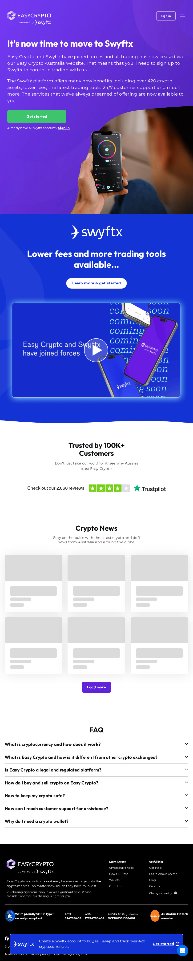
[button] (182, 16)
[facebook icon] (7, 939)
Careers (154, 886)
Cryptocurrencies (121, 867)
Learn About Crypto (163, 874)
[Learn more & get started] (96, 277)
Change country (161, 893)
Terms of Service (16, 954)
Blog (152, 880)
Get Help (155, 867)
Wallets (114, 880)
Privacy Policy (40, 954)
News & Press (118, 874)
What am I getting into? (71, 954)
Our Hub (115, 886)
